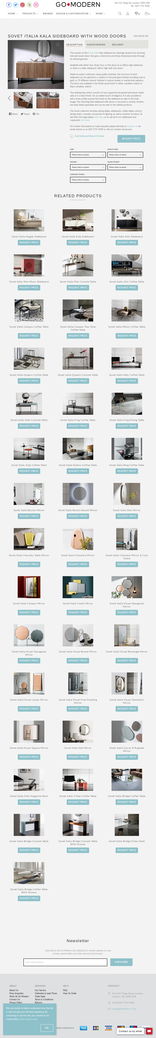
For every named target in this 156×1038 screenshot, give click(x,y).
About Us (13, 990)
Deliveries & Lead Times (46, 993)
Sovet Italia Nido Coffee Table (127, 375)
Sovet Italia (93, 53)
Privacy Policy (15, 1003)
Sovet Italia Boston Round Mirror (78, 510)
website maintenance (64, 1028)
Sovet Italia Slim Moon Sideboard (29, 282)
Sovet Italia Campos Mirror (29, 603)
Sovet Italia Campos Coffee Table (29, 327)
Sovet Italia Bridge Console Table (29, 841)
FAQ (65, 990)
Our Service (40, 990)
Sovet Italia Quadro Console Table (78, 375)
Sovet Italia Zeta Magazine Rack (29, 796)
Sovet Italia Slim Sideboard (127, 236)
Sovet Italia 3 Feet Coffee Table (77, 796)
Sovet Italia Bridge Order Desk (127, 841)
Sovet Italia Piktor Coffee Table (126, 327)
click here (98, 117)
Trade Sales (40, 997)
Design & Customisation (72, 14)
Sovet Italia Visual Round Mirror (78, 651)
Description (74, 44)
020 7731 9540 (142, 6)
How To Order (69, 993)
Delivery (118, 44)
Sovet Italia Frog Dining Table (127, 420)
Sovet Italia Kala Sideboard (78, 236)
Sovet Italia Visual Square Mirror (29, 748)
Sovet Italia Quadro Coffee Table (29, 375)
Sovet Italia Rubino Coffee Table (78, 465)
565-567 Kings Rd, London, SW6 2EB (132, 3)
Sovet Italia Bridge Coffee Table (126, 796)
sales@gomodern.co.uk (124, 1009)
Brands (48, 14)
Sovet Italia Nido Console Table (29, 420)
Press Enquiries (16, 993)
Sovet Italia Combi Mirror (78, 603)
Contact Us (132, 126)
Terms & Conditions (44, 1000)
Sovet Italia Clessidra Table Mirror (29, 555)
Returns (38, 1003)
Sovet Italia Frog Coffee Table (77, 420)
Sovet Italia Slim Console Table (78, 282)
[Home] (78, 5)
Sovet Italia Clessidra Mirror (78, 555)
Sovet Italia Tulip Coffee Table (29, 465)
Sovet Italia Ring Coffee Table (126, 465)
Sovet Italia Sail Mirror (77, 748)
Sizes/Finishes (96, 44)
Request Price (131, 139)
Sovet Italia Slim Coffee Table (127, 282)
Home (12, 14)
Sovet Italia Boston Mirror (29, 510)
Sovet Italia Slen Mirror (127, 510)
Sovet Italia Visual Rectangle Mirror (127, 651)
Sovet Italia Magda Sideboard (29, 236)
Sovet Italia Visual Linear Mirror (29, 700)
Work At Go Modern (19, 997)
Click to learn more (28, 1019)
